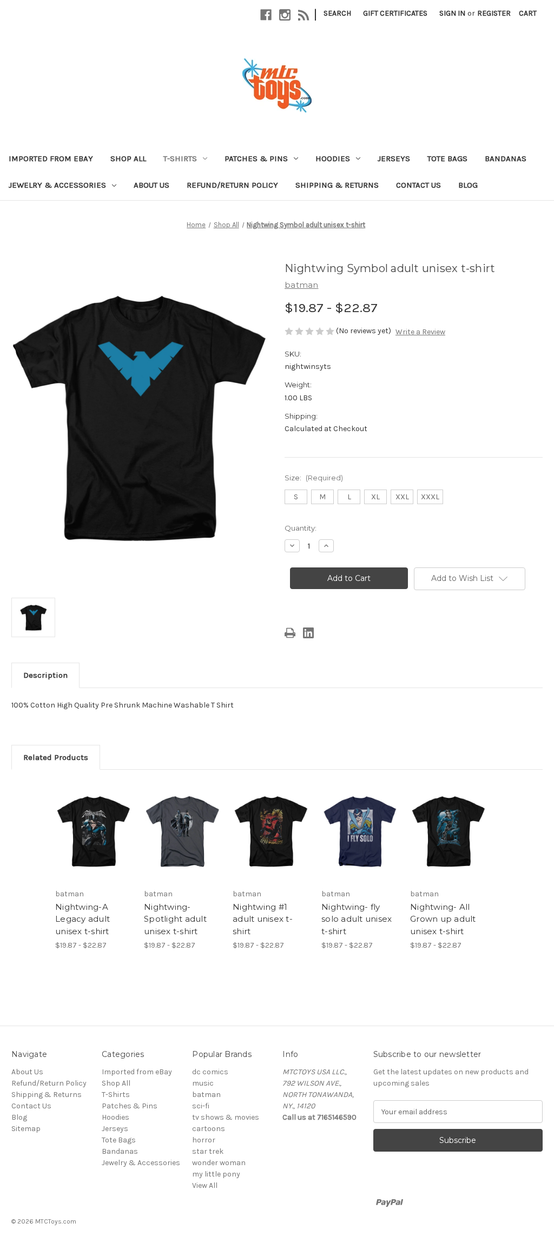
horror (203, 1140)
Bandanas (505, 158)
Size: (314, 477)
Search (337, 13)
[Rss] (303, 15)
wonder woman (219, 1162)
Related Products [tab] (55, 757)
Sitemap (26, 1128)
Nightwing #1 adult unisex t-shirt (263, 919)
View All (204, 1185)
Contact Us (418, 185)
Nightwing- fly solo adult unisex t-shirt (356, 919)
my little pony (216, 1174)
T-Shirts (180, 158)
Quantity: (300, 528)
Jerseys (394, 158)
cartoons (208, 1128)
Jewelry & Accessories (57, 185)
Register (494, 13)
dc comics (210, 1071)
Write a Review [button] (420, 331)
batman (206, 1094)
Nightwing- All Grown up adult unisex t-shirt (443, 919)
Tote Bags (447, 158)
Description (45, 675)
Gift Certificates (395, 13)
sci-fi (200, 1106)
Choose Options (94, 841)
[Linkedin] (308, 632)
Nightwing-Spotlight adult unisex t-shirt (175, 919)
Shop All (128, 158)
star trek (207, 1151)
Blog (468, 185)
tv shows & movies (225, 1117)
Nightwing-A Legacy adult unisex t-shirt (82, 919)
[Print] (290, 632)
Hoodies (332, 158)
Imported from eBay (51, 158)
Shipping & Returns (337, 185)
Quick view (86, 818)
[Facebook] (266, 15)
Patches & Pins (256, 158)
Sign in (452, 13)
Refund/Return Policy (232, 185)
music (203, 1083)
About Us (151, 185)
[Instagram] (285, 15)
